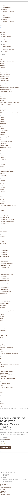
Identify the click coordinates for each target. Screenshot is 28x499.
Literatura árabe (4, 261)
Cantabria (2, 121)
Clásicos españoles (4, 139)
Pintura (2, 349)
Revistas (2, 366)
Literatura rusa (3, 293)
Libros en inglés (4, 250)
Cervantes (2, 134)
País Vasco (2, 342)
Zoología (2, 403)
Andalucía (2, 67)
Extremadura (3, 175)
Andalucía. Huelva (4, 76)
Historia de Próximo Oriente (7, 221)
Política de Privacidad (5, 492)
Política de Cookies (5, 494)
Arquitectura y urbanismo (6, 91)
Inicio (3, 6)
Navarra (2, 326)
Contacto (4, 9)
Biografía (2, 110)
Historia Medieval (4, 223)
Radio (1, 362)
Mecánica (2, 307)
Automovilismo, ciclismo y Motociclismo (9, 102)
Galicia (1, 196)
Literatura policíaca (4, 289)
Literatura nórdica (4, 283)
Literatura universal (4, 295)
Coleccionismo (3, 143)
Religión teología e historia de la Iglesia (9, 364)
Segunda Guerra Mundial (6, 371)
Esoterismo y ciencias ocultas (7, 169)
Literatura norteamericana (6, 285)
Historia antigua (4, 214)
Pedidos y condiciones (8, 11)
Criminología (3, 149)
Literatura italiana (4, 280)
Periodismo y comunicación (6, 347)
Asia (1, 96)
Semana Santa (4, 373)
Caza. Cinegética (4, 130)
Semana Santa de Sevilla (6, 374)
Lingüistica (2, 258)
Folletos (2, 189)
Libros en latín (3, 254)
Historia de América (5, 215)
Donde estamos (6, 7)
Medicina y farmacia (5, 309)
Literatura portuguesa (5, 291)
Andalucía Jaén (4, 78)
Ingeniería (2, 228)
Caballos (2, 117)
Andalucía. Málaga (4, 80)
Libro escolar (3, 243)
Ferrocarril (2, 182)
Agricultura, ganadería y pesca (7, 61)
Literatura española (5, 271)
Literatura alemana (4, 259)
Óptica (1, 337)
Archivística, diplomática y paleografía (9, 87)
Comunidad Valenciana (5, 147)
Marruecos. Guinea (4, 303)
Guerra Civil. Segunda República (8, 205)
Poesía (1, 351)
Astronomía (3, 98)
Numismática (3, 330)
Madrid (1, 299)
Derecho (2, 157)
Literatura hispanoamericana (7, 274)
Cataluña (2, 128)
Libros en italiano (4, 252)
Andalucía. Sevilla (4, 82)
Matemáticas (3, 305)
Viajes (1, 398)
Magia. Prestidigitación (5, 301)
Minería (2, 316)
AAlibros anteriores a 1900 (6, 58)
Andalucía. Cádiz (4, 71)
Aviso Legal (3, 491)
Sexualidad (3, 376)
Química (2, 358)
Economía (2, 164)
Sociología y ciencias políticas (7, 378)
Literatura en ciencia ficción (6, 263)
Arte (1, 93)
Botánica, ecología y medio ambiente (9, 112)
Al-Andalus (2, 65)
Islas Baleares (3, 231)
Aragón (2, 85)
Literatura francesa (4, 272)
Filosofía (2, 184)
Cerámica (2, 132)
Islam (1, 229)
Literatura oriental (4, 287)
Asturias (2, 100)
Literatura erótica (4, 269)
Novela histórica (4, 328)
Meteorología (3, 312)
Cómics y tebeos (4, 145)
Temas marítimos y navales (6, 387)
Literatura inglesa (4, 278)
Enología (2, 166)
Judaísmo (2, 236)
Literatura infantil (4, 276)
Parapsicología (3, 344)
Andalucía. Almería (4, 69)
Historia (2, 212)
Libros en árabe (4, 247)
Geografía (2, 201)
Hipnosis (2, 210)
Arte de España (4, 95)
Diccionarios (3, 159)
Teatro (1, 385)
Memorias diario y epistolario (7, 311)
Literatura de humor (5, 265)
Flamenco (2, 187)
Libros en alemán (4, 245)
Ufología (2, 392)
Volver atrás (3, 406)
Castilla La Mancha (4, 125)
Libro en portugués (4, 256)
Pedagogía (2, 345)
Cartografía (3, 123)
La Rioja (2, 241)
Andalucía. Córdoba (5, 72)
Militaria (2, 314)
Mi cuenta (4, 13)
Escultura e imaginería (5, 168)
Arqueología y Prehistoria (6, 89)
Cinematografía (4, 138)
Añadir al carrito (5, 447)
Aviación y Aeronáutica (5, 104)
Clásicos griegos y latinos (6, 141)
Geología (2, 203)
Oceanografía (3, 335)
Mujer (1, 318)
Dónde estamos (4, 484)
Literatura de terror (4, 267)
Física (1, 185)
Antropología (3, 84)
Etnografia (2, 173)
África (1, 59)
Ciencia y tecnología (5, 136)
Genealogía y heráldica (5, 199)
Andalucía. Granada (5, 74)
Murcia (1, 320)
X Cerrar (2, 498)
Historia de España (4, 217)
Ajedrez (2, 63)
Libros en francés (4, 248)
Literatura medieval (4, 282)
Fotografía (2, 191)
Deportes (2, 155)
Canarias (2, 119)
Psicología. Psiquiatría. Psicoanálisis (9, 353)
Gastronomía (3, 198)
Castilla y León (3, 126)
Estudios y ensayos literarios (7, 171)
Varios (1, 397)
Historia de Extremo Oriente (7, 219)
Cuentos (2, 150)
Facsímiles (2, 180)
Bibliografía (3, 109)
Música (2, 322)
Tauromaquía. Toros (5, 383)
